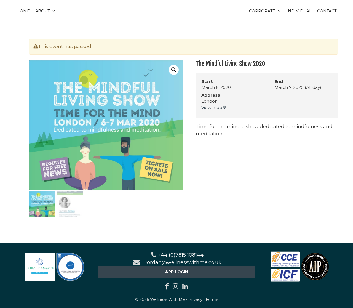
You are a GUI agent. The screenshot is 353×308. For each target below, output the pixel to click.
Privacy (195, 299)
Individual (299, 11)
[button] (174, 70)
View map (212, 107)
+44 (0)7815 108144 (181, 255)
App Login (176, 271)
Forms (212, 299)
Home (23, 11)
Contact (326, 11)
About (42, 11)
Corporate (262, 11)
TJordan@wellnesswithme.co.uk (181, 262)
